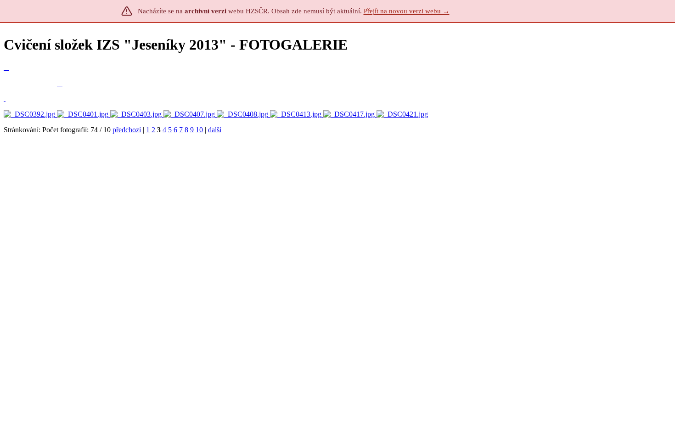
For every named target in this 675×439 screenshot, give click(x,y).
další (214, 130)
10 (199, 130)
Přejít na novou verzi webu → (407, 11)
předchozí (126, 130)
